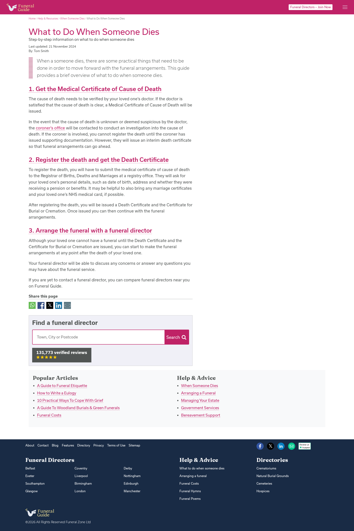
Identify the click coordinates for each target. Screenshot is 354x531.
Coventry (81, 468)
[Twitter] (49, 305)
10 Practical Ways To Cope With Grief (70, 400)
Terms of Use (116, 445)
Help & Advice (198, 460)
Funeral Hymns (190, 491)
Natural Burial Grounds (272, 476)
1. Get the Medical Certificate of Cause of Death (95, 88)
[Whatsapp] (32, 305)
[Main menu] (345, 7)
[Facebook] (40, 305)
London (80, 491)
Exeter (29, 476)
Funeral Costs (49, 415)
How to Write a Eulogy (56, 393)
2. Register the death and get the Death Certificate (99, 159)
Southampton (35, 483)
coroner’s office (50, 128)
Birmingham (83, 483)
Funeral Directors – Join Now (310, 7)
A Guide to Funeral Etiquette (62, 385)
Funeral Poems (190, 498)
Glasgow (31, 491)
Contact (43, 445)
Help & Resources (48, 18)
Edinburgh (131, 483)
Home (32, 18)
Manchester (132, 491)
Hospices (262, 491)
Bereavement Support (200, 415)
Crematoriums (266, 468)
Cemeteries (264, 483)
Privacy (98, 445)
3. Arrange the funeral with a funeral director (90, 230)
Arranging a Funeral (198, 393)
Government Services (200, 407)
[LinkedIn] (58, 305)
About (29, 445)
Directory (83, 445)
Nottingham (132, 476)
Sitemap (134, 445)
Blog (55, 445)
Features (68, 445)
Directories (272, 460)
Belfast (30, 468)
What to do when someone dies (201, 468)
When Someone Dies (72, 18)
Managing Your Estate (200, 400)
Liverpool (81, 476)
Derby (128, 468)
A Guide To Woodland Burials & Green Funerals (78, 407)
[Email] (67, 305)
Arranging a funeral (193, 476)
